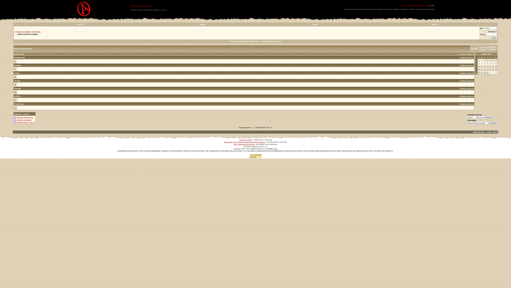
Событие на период (23, 120)
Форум (202, 24)
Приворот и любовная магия (141, 6)
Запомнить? (492, 31)
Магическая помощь (421, 5)
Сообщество (254, 41)
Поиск (279, 41)
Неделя (462, 54)
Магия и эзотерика (24, 32)
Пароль (483, 34)
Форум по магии (407, 5)
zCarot (275, 149)
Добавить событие (492, 48)
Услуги (315, 24)
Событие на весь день (24, 117)
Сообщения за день (268, 41)
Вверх (495, 132)
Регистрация (234, 41)
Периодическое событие (25, 122)
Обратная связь (479, 132)
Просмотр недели (483, 48)
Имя (481, 28)
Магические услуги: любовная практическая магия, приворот (244, 142)
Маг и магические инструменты (244, 144)
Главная (80, 24)
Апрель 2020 (486, 54)
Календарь (36, 32)
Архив (489, 132)
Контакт (434, 24)
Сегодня (474, 48)
